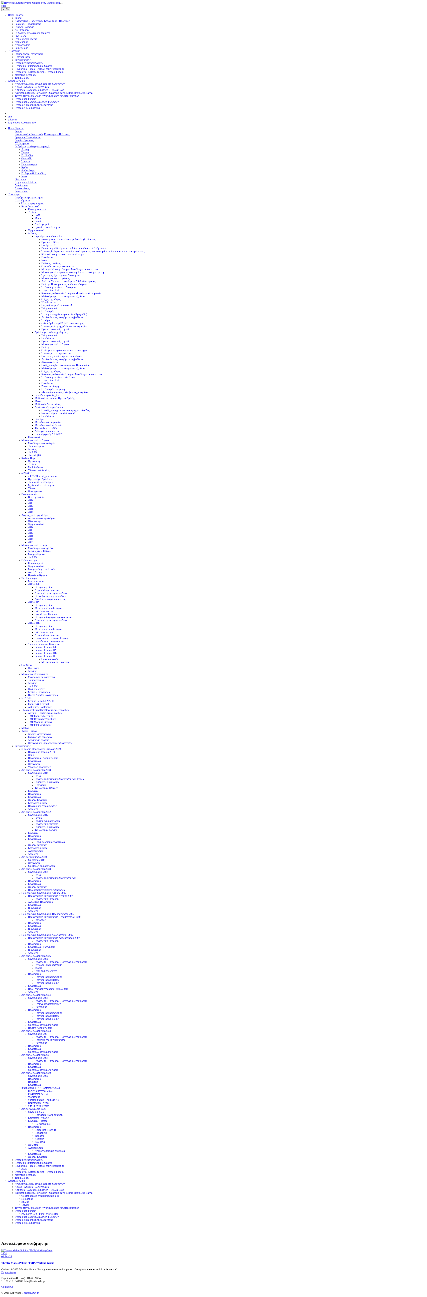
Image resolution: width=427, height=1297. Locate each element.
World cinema (48, 302)
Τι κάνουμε (14, 194)
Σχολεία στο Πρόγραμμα (41, 485)
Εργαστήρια (34, 761)
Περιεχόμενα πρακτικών (48, 1003)
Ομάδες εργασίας (37, 845)
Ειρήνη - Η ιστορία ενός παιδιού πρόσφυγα (64, 284)
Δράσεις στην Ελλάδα (39, 551)
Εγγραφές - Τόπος (37, 1120)
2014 (30, 500)
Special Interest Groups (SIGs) (44, 1099)
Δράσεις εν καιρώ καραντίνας (50, 599)
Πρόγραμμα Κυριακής (47, 982)
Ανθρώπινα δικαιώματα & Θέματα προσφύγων (40, 1183)
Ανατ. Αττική (35, 572)
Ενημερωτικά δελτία (26, 182)
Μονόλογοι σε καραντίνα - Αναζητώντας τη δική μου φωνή (72, 272)
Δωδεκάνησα (28, 170)
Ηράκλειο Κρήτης (37, 575)
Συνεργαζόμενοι (36, 554)
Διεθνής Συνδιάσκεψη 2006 (36, 955)
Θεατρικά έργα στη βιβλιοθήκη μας (40, 1195)
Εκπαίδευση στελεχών (47, 395)
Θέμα (31, 755)
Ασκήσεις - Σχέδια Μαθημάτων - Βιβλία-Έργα (39, 1189)
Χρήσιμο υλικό (36, 230)
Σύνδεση (12, 119)
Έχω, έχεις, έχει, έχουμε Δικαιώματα (60, 275)
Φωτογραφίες (35, 491)
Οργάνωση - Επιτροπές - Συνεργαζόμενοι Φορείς (61, 961)
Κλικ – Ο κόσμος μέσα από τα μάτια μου (63, 254)
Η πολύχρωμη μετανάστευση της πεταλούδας (65, 410)
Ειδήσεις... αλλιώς (51, 263)
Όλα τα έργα (34, 521)
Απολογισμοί (42, 224)
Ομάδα (38, 221)
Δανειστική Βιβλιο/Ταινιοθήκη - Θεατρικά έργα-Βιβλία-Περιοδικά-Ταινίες (54, 1192)
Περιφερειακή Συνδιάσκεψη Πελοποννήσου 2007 (47, 913)
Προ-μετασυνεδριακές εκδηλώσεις (46, 889)
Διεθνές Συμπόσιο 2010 (34, 857)
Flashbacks (47, 257)
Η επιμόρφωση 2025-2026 (49, 434)
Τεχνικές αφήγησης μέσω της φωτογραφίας (64, 326)
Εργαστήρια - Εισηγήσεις (41, 946)
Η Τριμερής (47, 311)
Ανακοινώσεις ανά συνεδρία (50, 1150)
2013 (30, 503)
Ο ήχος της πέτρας (51, 299)
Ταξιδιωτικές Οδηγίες (46, 788)
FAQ (37, 215)
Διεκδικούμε (21, 185)
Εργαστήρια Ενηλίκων (47, 614)
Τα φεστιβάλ (34, 455)
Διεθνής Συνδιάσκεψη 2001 (36, 1054)
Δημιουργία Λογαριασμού (22, 122)
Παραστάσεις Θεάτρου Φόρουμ (52, 638)
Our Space (40, 419)
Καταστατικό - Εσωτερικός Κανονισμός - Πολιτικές (42, 134)
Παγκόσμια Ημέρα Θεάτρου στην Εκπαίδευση (39, 1165)
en (2, 5)
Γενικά (38, 818)
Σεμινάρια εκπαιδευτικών (48, 236)
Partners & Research (39, 704)
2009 (30, 542)
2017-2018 (34, 623)
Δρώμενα (33, 809)
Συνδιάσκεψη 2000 (38, 1075)
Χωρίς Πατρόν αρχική (39, 734)
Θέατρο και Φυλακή (25, 1210)
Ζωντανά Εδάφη (50, 386)
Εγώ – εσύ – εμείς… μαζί (55, 329)
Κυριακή (39, 1138)
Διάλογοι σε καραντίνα (47, 431)
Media (38, 218)
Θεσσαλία (26, 158)
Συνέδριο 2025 (36, 1111)
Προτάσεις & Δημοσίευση (49, 1114)
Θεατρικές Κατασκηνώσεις (29, 1159)
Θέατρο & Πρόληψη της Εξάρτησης (34, 1219)
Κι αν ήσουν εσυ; (37, 209)
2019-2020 (34, 584)
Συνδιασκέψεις (23, 746)
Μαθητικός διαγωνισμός (48, 404)
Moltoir (25, 728)
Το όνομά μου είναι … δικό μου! (58, 287)
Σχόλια (38, 967)
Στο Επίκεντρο (29, 578)
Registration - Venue (39, 1102)
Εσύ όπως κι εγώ (44, 632)
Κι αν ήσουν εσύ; (30, 206)
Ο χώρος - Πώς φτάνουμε (48, 964)
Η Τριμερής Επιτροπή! (53, 389)
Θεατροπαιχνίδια (44, 587)
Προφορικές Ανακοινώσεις (42, 806)
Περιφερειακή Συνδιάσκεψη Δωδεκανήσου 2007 (47, 934)
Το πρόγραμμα (36, 446)
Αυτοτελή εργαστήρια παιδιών (51, 593)
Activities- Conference (40, 707)
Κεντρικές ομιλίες (37, 803)
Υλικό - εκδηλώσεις (39, 470)
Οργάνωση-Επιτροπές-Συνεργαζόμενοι (55, 877)
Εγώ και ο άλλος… (51, 242)
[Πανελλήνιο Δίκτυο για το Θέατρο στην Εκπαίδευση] (30, 2)
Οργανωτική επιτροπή (46, 824)
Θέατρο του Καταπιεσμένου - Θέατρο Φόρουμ (39, 1171)
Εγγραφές (33, 791)
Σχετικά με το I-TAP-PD (41, 701)
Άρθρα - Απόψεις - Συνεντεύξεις (32, 1186)
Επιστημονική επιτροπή (47, 821)
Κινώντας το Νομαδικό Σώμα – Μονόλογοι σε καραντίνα (71, 293)
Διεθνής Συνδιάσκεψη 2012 (36, 812)
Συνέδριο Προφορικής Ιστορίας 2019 (41, 749)
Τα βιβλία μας (22, 1177)
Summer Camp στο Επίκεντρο (44, 644)
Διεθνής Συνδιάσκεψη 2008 (36, 868)
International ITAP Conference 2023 (40, 1087)
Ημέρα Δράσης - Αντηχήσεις (43, 695)
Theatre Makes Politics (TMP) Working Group (27, 1263)
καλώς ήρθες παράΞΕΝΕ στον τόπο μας (62, 323)
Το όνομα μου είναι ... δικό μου (58, 377)
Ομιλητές (33, 1144)
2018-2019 (34, 602)
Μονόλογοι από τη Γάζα (34, 545)
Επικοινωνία (34, 437)
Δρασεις (32, 449)
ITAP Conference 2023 (40, 1090)
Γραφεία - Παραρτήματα (28, 137)
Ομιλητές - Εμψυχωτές (47, 782)
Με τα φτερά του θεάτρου (48, 608)
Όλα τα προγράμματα (32, 203)
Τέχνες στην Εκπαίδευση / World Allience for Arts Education (47, 1207)
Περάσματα (47, 338)
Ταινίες (25, 1204)
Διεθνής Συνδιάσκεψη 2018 (36, 770)
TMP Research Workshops (42, 719)
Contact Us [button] (7, 1286)
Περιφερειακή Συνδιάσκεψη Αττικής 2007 (43, 892)
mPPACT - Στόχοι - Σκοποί (42, 476)
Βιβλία (25, 1201)
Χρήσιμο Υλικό (16, 1180)
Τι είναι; (32, 212)
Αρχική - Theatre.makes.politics (45, 713)
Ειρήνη (45, 347)
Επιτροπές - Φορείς (38, 1117)
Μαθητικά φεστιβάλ (25, 1174)
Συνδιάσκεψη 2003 (38, 1033)
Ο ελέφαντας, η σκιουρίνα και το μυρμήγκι (64, 350)
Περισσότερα (8, 1272)
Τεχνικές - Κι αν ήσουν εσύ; (56, 353)
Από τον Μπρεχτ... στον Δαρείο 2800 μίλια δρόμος (68, 281)
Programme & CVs (38, 1093)
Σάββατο (39, 1135)
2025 (24, 1168)
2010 (30, 512)
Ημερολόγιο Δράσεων (40, 479)
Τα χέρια (46, 320)
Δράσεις (32, 233)
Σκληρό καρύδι (49, 308)
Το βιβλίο (33, 452)
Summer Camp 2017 (46, 656)
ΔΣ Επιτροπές (22, 143)
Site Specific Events (38, 1105)
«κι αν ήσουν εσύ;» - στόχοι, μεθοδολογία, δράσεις (68, 239)
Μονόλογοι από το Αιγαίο (55, 344)
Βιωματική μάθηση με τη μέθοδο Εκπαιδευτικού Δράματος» (73, 248)
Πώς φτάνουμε (43, 1123)
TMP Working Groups (40, 722)
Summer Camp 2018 (46, 653)
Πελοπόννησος (29, 164)
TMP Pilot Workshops (39, 725)
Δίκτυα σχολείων (50, 362)
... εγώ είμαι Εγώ (50, 290)
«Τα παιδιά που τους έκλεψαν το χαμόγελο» (64, 392)
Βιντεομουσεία (29, 494)
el (5, 5)
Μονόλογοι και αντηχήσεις (55, 278)
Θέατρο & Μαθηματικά (27, 1222)
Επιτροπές (40, 919)
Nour (44, 260)
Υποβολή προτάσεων (39, 767)
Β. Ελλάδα (27, 155)
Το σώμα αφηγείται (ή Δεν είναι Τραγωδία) (64, 314)
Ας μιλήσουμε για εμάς (47, 590)
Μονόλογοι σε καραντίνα (48, 422)
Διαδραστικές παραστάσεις (49, 407)
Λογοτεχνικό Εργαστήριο (34, 515)
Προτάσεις (40, 785)
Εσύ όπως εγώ (29, 560)
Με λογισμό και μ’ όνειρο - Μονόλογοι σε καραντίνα (69, 269)
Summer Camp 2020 (46, 647)
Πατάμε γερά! (48, 245)
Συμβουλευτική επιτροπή (41, 866)
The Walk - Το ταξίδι (46, 428)
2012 (30, 506)
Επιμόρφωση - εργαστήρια (29, 197)
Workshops (34, 1096)
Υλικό (31, 488)
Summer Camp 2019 (46, 650)
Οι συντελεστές (36, 689)
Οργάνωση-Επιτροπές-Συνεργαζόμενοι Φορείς (59, 779)
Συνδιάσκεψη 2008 (38, 871)
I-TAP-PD (26, 698)
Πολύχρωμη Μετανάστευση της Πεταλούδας (65, 365)
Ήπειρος (25, 161)
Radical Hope (28, 458)
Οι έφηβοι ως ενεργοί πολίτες (50, 596)
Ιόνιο (24, 176)
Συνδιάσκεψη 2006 (38, 958)
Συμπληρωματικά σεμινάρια (43, 1024)
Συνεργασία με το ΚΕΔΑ (41, 569)
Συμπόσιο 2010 (36, 860)
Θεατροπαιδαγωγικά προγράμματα (53, 617)
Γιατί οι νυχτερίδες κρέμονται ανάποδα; (62, 356)
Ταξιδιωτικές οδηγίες (46, 830)
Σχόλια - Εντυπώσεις (39, 692)
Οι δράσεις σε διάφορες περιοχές (32, 146)
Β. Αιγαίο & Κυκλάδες (33, 173)
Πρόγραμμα (34, 794)
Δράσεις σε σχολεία (38, 740)
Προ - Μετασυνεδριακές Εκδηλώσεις (48, 988)
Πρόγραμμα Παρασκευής (48, 976)
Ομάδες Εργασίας (24, 140)
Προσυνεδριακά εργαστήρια (50, 842)
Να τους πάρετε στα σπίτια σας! (58, 413)
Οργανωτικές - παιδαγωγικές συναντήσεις (50, 743)
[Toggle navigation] (61, 3)
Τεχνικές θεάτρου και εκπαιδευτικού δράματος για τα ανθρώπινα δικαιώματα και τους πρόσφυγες (93, 251)
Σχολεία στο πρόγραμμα (48, 227)
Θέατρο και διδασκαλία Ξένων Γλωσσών (37, 1216)
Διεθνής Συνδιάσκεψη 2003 (36, 1030)
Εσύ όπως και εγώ (44, 611)
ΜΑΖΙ (38, 401)
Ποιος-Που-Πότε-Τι (45, 1129)
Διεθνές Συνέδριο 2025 (33, 1108)
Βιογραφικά (34, 907)
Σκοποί (18, 131)
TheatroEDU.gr (30, 1292)
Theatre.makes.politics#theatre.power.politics (45, 710)
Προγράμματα (22, 200)
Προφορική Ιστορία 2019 (41, 752)
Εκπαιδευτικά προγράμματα (49, 641)
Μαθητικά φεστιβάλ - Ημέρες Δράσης (55, 398)
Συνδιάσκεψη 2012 (38, 815)
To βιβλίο (33, 557)
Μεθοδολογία (35, 467)
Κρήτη (24, 167)
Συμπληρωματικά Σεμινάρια (43, 1069)
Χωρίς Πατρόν (29, 731)
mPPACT (26, 473)
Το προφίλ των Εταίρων (40, 482)
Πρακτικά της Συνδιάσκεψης (50, 1039)
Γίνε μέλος (20, 179)
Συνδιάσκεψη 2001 (38, 1057)
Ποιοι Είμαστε (16, 128)
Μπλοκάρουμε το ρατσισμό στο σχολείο (63, 296)
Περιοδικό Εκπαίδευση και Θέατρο (33, 1162)
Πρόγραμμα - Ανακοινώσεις (43, 758)
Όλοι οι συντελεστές (46, 970)
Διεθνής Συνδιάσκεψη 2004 (36, 994)
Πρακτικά (33, 1081)
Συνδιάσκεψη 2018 (38, 773)
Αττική (25, 149)
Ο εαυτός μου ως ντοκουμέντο (57, 266)
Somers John (21, 191)
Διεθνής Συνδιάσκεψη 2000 (36, 1072)
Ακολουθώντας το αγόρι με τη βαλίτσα (62, 317)
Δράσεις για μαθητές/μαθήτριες (51, 332)
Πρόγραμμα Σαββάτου (47, 979)
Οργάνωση (34, 461)
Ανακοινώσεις (22, 188)
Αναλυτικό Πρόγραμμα (40, 901)
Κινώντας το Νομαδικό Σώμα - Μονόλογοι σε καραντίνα (71, 374)
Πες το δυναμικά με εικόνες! (56, 305)
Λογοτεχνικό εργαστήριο (41, 518)
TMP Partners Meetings (40, 716)
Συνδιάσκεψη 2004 (38, 997)
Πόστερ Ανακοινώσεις (40, 1027)
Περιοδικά (27, 1198)
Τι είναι (32, 464)
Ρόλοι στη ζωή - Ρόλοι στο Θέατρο (40, 1213)
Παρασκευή (41, 1132)
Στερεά (25, 152)
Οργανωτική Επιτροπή (47, 898)
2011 (30, 509)
